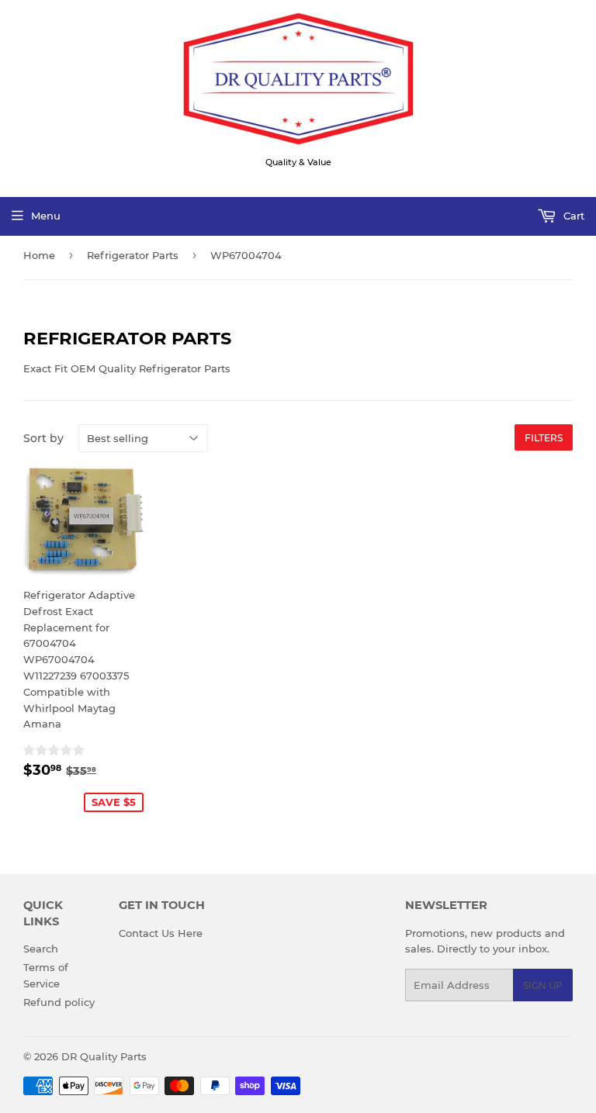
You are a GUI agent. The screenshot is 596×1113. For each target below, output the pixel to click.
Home (39, 255)
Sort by (43, 438)
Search (40, 948)
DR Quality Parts (104, 1056)
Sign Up (543, 985)
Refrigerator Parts (132, 255)
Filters (544, 438)
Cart (572, 215)
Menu (46, 215)
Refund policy (59, 1002)
